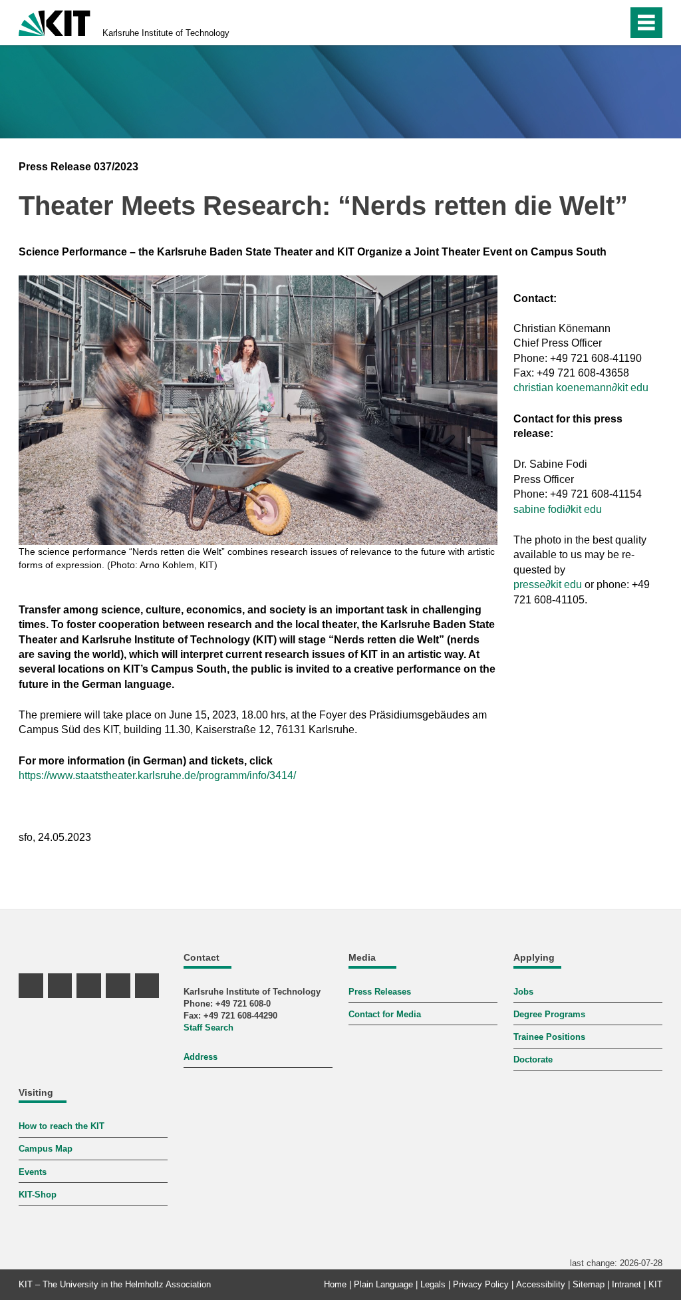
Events (33, 1172)
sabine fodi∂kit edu (557, 509)
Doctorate (533, 1059)
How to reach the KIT (61, 1126)
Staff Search (208, 1028)
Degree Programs (549, 1014)
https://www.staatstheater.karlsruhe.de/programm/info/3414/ (157, 775)
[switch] (589, 22)
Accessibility (540, 1284)
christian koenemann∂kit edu (580, 387)
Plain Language (383, 1284)
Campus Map (45, 1149)
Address (200, 1057)
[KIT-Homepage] (54, 22)
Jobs (523, 992)
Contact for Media (384, 1014)
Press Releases (379, 992)
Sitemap (589, 1284)
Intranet (626, 1284)
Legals (433, 1284)
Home (335, 1284)
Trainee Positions (549, 1037)
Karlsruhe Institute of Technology (165, 33)
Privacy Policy (481, 1284)
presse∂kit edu (547, 584)
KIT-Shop (38, 1195)
